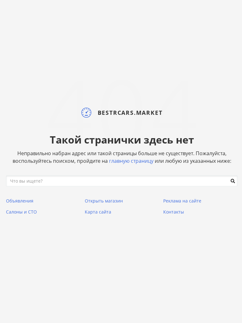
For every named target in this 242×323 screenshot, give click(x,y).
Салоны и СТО (21, 212)
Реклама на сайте (182, 201)
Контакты (173, 212)
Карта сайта (98, 212)
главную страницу (131, 160)
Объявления (19, 201)
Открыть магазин (104, 201)
